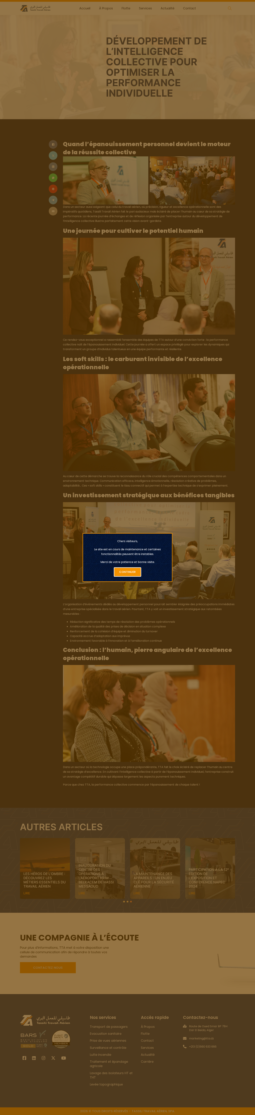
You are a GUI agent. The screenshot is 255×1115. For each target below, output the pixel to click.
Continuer (127, 572)
